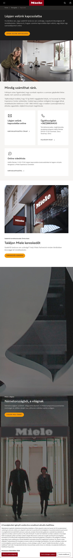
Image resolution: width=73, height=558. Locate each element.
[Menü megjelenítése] (4, 3)
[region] (36, 45)
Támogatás (14, 7)
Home (6, 7)
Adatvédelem (13, 550)
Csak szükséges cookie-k (48, 554)
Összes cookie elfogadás (10, 554)
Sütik (18, 550)
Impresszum (5, 550)
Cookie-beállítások (64, 554)
